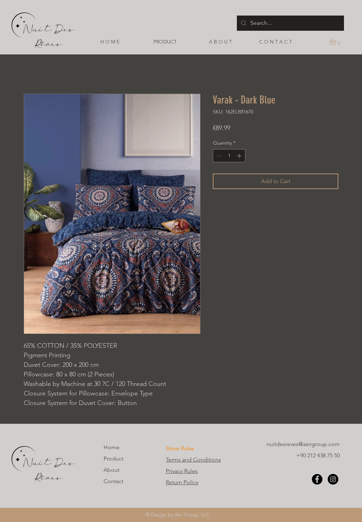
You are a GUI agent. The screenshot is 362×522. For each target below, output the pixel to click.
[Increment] (239, 155)
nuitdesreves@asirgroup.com (303, 444)
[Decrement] (218, 155)
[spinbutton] (229, 155)
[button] (336, 41)
